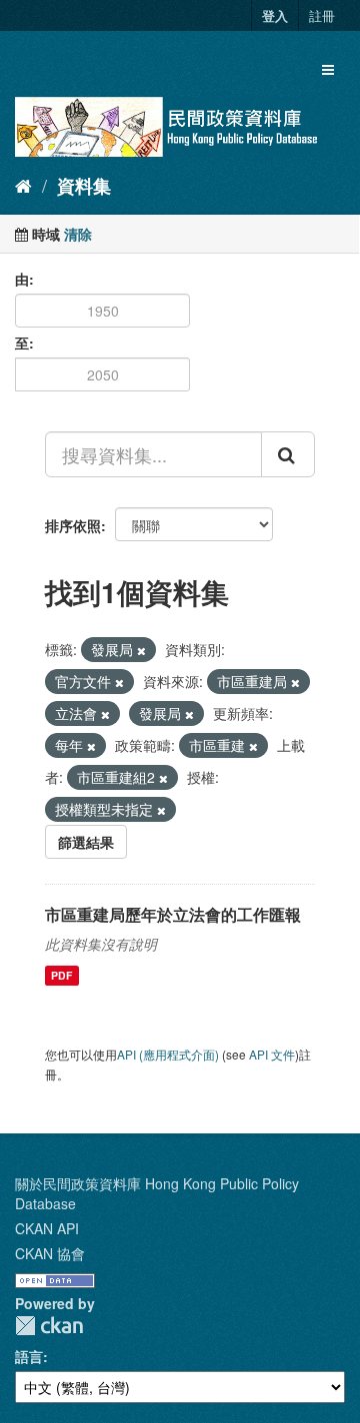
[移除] (141, 650)
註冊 (322, 15)
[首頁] (23, 185)
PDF (61, 975)
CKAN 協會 (50, 1253)
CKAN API (47, 1228)
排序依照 (73, 525)
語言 (29, 1356)
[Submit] (288, 454)
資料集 (84, 186)
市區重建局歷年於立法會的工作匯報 (173, 914)
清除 (78, 234)
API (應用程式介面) (168, 1054)
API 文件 (272, 1054)
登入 (275, 15)
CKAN (49, 1325)
